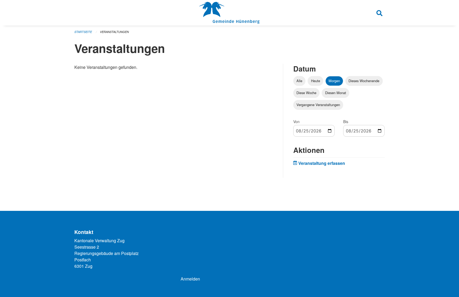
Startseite (83, 32)
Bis (345, 121)
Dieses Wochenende (363, 80)
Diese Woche (306, 92)
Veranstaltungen (114, 32)
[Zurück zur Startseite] (229, 13)
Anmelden (190, 279)
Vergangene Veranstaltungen (318, 104)
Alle (299, 80)
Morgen (334, 80)
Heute (315, 80)
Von (296, 121)
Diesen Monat (335, 92)
